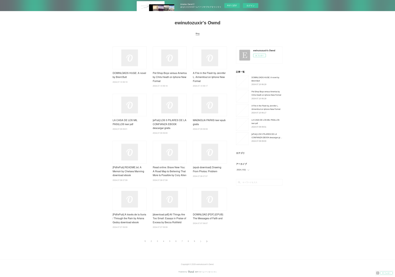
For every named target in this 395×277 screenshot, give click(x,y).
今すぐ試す (232, 5)
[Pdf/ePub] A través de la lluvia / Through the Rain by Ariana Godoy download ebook (129, 218)
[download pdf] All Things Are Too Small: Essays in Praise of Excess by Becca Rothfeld (169, 218)
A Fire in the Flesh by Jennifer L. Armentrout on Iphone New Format (209, 77)
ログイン (251, 5)
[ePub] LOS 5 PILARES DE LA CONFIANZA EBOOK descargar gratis (169, 124)
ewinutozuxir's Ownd (197, 22)
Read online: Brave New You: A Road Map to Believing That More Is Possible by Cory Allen (169, 171)
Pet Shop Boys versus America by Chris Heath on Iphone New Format (170, 77)
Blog (198, 33)
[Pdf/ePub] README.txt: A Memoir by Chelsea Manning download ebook (128, 171)
